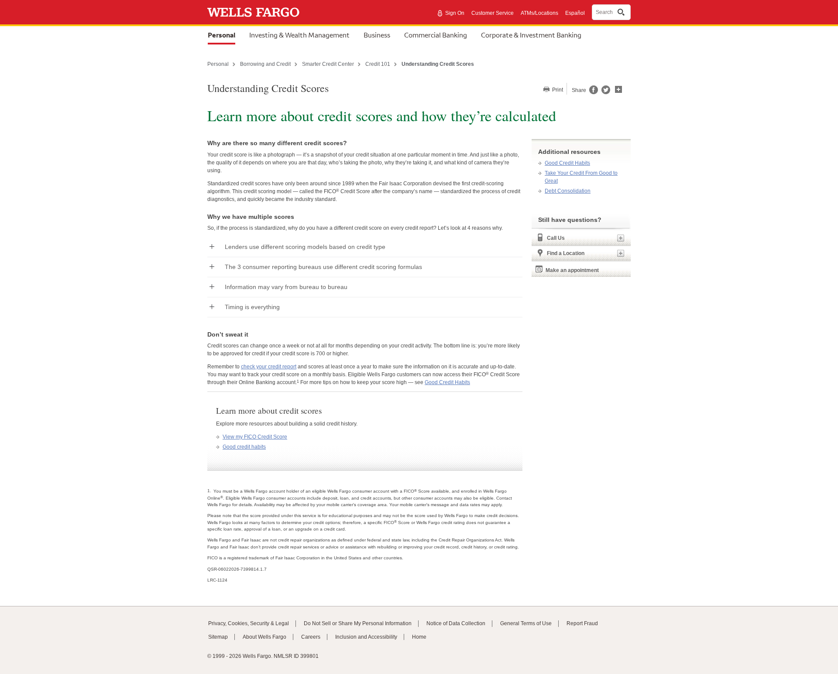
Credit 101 (377, 64)
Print (557, 90)
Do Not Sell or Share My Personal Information (358, 623)
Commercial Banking (435, 35)
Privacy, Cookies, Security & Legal (248, 623)
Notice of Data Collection (455, 623)
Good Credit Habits (447, 382)
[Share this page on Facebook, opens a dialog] (593, 92)
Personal (221, 35)
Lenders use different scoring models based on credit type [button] (305, 246)
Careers (310, 637)
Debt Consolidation (568, 191)
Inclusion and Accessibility (366, 637)
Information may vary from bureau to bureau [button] (286, 286)
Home (419, 637)
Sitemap (218, 637)
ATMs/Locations (539, 13)
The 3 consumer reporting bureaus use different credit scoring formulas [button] (323, 266)
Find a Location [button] (565, 253)
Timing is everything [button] (252, 306)
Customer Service (492, 13)
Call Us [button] (556, 238)
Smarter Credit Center (328, 64)
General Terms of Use (526, 623)
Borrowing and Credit (265, 64)
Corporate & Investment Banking (531, 35)
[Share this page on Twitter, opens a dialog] (604, 92)
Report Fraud (582, 623)
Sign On (454, 13)
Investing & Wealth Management (299, 35)
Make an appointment (572, 270)
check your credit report (268, 367)
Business (377, 35)
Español (575, 13)
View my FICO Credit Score (255, 437)
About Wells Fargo (264, 637)
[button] (618, 88)
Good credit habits (244, 447)
